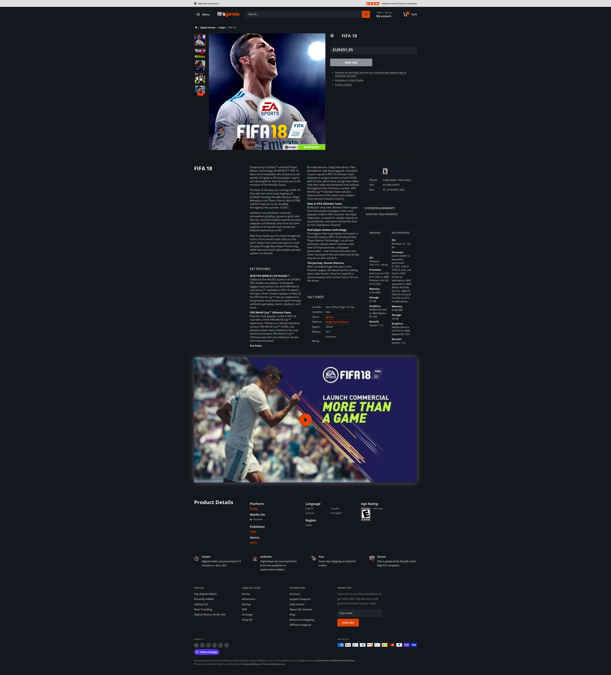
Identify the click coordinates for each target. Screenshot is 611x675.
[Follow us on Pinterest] (214, 645)
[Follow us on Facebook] (196, 645)
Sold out (351, 62)
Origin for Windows (337, 321)
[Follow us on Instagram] (208, 645)
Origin (222, 27)
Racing (246, 604)
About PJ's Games (301, 609)
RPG (244, 609)
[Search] (366, 14)
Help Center (297, 604)
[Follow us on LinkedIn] (220, 645)
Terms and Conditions (328, 660)
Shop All (247, 619)
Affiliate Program (300, 625)
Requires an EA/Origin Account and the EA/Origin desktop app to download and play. (370, 74)
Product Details (343, 84)
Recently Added (204, 599)
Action (246, 594)
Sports (329, 316)
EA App (254, 508)
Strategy (247, 614)
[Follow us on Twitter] (202, 645)
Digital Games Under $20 (209, 614)
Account (295, 594)
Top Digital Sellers (205, 594)
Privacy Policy (348, 660)
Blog (292, 614)
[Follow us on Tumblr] (226, 645)
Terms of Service (270, 664)
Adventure (248, 599)
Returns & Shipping (302, 619)
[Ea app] (336, 35)
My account (383, 16)
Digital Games (207, 27)
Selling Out (201, 604)
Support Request (300, 599)
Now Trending (203, 609)
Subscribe (348, 622)
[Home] (195, 27)
